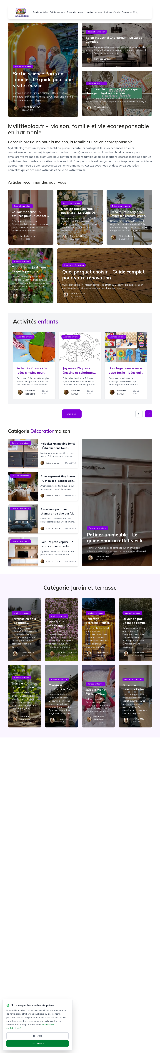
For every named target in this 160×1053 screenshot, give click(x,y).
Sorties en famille (112, 12)
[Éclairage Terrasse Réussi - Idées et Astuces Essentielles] (98, 629)
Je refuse (37, 1035)
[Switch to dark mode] (143, 12)
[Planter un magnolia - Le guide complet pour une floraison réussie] (61, 629)
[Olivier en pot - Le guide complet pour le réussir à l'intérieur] (135, 629)
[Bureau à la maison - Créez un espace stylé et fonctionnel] (135, 696)
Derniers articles (40, 12)
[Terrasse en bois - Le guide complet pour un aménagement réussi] (24, 629)
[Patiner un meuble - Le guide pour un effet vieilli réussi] (117, 502)
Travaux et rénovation (132, 12)
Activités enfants (57, 12)
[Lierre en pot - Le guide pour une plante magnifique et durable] (24, 696)
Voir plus (72, 413)
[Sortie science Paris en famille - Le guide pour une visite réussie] (43, 70)
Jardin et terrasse (94, 12)
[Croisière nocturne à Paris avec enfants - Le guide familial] (61, 696)
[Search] (136, 12)
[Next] (148, 413)
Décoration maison (76, 12)
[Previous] (139, 413)
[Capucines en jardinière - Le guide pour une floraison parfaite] (30, 275)
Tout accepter (37, 1043)
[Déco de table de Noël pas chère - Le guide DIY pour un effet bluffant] (80, 217)
